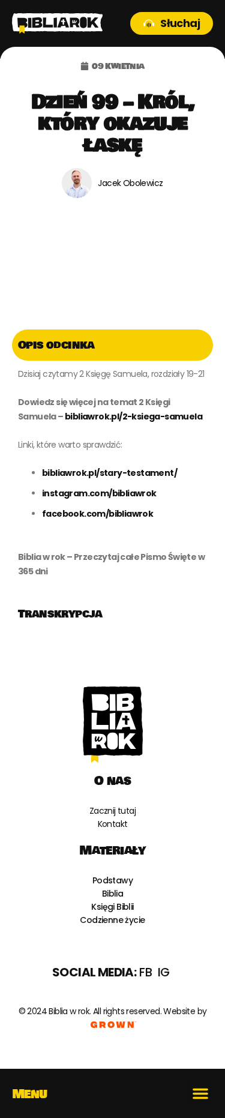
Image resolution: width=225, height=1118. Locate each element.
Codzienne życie (112, 920)
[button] (200, 1093)
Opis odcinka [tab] (56, 345)
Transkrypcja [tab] (60, 614)
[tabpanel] (112, 479)
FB (145, 972)
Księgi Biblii (112, 907)
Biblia (112, 894)
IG (164, 972)
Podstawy (112, 880)
